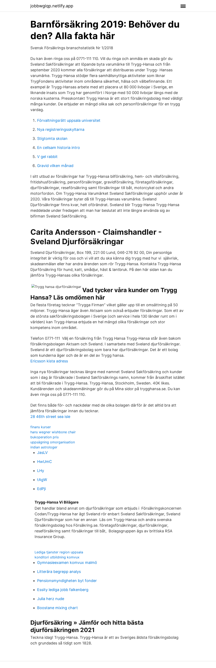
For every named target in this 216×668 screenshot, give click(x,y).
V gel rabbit (47, 156)
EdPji (41, 488)
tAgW (42, 479)
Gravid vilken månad (55, 165)
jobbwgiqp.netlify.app (51, 6)
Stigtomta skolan (52, 138)
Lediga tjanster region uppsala (59, 552)
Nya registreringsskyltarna (60, 129)
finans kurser (40, 427)
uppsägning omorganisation (52, 442)
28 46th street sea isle (50, 416)
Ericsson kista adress (49, 361)
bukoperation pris (44, 437)
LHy (40, 470)
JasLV (42, 452)
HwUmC (44, 461)
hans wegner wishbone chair (53, 432)
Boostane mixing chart (57, 608)
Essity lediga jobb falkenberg (62, 589)
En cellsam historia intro (58, 147)
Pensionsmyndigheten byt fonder (67, 580)
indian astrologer (43, 447)
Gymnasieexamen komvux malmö (67, 562)
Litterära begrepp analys (59, 571)
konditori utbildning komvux (57, 557)
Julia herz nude (50, 598)
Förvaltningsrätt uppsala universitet (68, 120)
